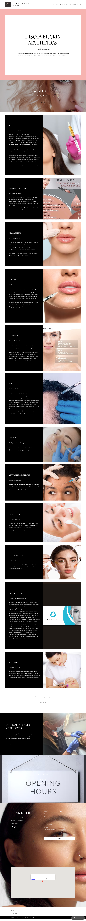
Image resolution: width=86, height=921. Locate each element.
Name (45, 811)
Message (46, 827)
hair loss (35, 148)
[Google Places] (78, 4)
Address (62, 816)
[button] (9, 744)
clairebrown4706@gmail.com (18, 820)
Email (61, 811)
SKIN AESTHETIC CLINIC (20, 4)
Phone (45, 816)
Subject (46, 822)
